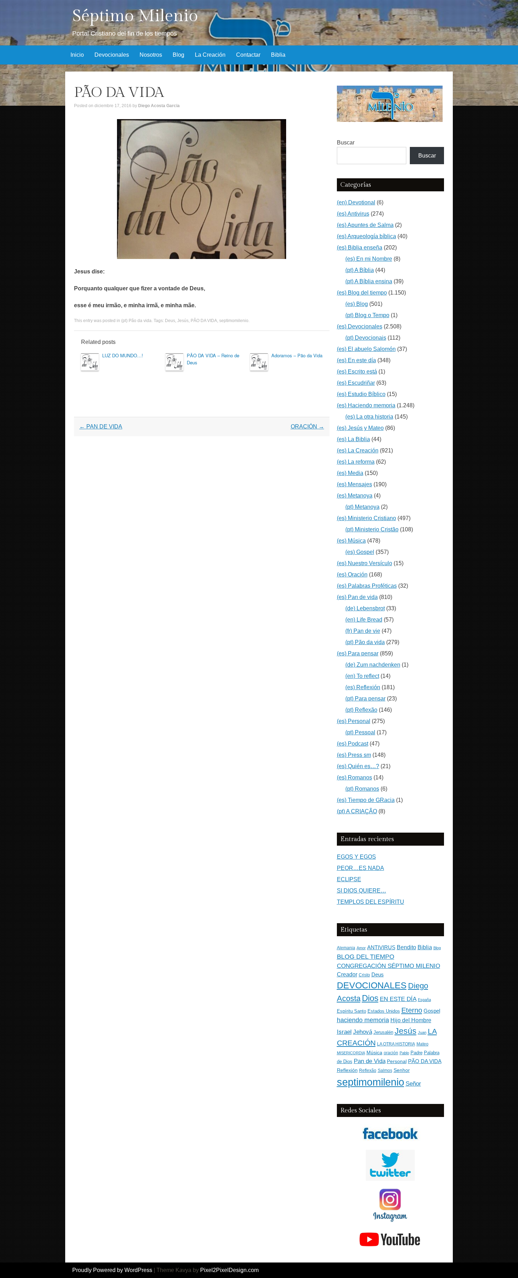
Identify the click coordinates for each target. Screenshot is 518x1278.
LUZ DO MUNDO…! (122, 355)
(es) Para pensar (357, 653)
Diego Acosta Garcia (159, 105)
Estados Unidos (384, 1011)
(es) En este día (356, 360)
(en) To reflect (362, 676)
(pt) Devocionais (365, 338)
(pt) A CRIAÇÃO (357, 811)
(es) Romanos (354, 777)
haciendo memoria (363, 1020)
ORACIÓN (307, 427)
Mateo (422, 1044)
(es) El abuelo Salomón (366, 349)
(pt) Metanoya (362, 507)
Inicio (77, 55)
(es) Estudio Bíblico (361, 394)
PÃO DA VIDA (204, 320)
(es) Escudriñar (356, 383)
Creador (347, 974)
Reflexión (347, 1070)
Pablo (404, 1053)
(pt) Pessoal (360, 732)
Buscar (345, 143)
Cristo (364, 975)
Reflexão (367, 1070)
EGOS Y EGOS (356, 857)
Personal (397, 1061)
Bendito (406, 947)
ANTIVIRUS (381, 947)
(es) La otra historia (369, 417)
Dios (370, 998)
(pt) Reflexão (361, 710)
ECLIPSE (349, 879)
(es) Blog (356, 304)
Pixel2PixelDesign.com (229, 1270)
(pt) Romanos (362, 789)
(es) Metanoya (354, 496)
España (424, 1000)
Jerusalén (383, 1032)
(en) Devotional (356, 202)
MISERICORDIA (351, 1053)
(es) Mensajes (354, 484)
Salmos (385, 1070)
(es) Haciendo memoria (366, 405)
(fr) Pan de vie (362, 631)
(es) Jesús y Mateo (360, 428)
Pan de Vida (370, 1061)
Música (374, 1052)
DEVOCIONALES (372, 985)
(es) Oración (352, 575)
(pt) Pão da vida (136, 320)
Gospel (432, 1011)
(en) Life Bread (363, 620)
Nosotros (151, 55)
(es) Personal (353, 721)
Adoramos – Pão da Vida (296, 355)
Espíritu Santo (351, 1011)
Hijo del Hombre (410, 1020)
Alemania (346, 947)
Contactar (248, 55)
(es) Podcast (352, 744)
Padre (417, 1052)
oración (391, 1052)
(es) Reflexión (362, 687)
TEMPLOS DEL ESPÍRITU (370, 902)
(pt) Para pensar (365, 699)
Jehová (362, 1031)
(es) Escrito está (357, 372)
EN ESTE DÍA (398, 999)
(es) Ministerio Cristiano (366, 518)
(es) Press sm (354, 755)
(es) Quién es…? (358, 766)
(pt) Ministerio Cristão (372, 529)
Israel (344, 1031)
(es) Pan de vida (357, 597)
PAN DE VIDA (100, 427)
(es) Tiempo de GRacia (366, 800)
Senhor (402, 1070)
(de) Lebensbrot (365, 608)
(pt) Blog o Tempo (367, 315)
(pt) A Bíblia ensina (368, 281)
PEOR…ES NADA (360, 868)
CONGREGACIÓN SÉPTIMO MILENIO (388, 966)
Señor (413, 1083)
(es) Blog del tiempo (362, 293)
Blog (178, 55)
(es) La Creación (357, 450)
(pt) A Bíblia (359, 270)
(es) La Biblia (353, 439)
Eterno (411, 1010)
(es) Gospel (359, 552)
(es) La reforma (356, 462)
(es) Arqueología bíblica (366, 236)
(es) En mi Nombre (368, 259)
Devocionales (111, 55)
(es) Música (351, 541)
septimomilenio (233, 320)
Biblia (278, 55)
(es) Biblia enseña (359, 248)
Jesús (183, 320)
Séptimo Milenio (135, 16)
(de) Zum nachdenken (372, 665)
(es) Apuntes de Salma (365, 225)
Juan (422, 1032)
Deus (170, 320)
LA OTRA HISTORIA (396, 1044)
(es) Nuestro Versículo (364, 563)
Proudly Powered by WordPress (112, 1270)
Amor (361, 948)
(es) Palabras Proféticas (367, 586)
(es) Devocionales (359, 326)
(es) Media (350, 473)
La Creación (210, 55)
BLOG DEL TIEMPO (365, 956)
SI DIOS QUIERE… (361, 891)
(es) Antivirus (353, 214)
